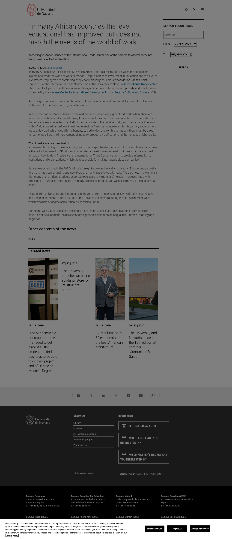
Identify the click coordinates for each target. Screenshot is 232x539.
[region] (116, 529)
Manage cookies (154, 528)
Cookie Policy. (12, 535)
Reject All (177, 528)
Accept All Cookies (200, 528)
